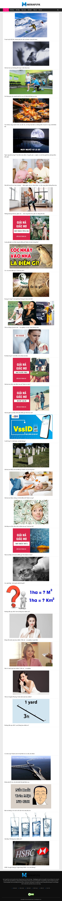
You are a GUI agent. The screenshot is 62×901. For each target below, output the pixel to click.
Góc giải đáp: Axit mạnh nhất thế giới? (14, 583)
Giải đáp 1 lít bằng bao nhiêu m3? (13, 839)
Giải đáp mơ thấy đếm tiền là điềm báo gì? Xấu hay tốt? (19, 526)
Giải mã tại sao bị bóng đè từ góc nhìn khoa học (17, 68)
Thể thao (12, 10)
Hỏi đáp (17, 10)
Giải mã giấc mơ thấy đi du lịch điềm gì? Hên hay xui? (18, 412)
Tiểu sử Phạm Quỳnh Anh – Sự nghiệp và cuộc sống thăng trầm (21, 327)
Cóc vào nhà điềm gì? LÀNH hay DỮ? (14, 270)
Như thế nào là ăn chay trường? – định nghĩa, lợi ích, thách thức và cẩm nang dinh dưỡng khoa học (30, 185)
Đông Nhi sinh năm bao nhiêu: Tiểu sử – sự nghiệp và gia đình (21, 640)
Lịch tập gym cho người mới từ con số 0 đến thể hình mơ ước (20, 96)
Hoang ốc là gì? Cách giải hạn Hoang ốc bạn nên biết (18, 299)
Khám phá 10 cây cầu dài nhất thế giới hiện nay (16, 782)
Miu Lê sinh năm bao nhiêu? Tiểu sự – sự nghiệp (17, 668)
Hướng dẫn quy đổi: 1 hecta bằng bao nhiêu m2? (17, 611)
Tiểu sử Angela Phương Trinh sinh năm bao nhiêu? (18, 696)
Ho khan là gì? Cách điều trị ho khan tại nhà (16, 355)
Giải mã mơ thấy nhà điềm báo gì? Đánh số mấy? (17, 384)
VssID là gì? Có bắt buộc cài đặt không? (15, 441)
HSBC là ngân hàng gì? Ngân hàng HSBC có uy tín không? (20, 867)
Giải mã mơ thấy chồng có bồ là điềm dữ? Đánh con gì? (19, 498)
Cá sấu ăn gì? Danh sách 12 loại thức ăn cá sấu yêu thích (19, 753)
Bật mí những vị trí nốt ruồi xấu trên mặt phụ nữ (17, 810)
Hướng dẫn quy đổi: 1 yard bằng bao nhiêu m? (16, 725)
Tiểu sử (35, 10)
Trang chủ (6, 10)
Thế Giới (29, 10)
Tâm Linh (23, 10)
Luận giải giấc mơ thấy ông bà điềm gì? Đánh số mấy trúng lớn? (21, 242)
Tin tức (40, 10)
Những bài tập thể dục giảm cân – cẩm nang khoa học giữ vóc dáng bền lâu (24, 213)
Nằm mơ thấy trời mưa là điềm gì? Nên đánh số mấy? (18, 554)
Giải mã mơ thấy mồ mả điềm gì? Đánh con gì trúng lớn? (19, 469)
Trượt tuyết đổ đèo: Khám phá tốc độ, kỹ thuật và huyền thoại (20, 39)
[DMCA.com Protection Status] (31, 894)
